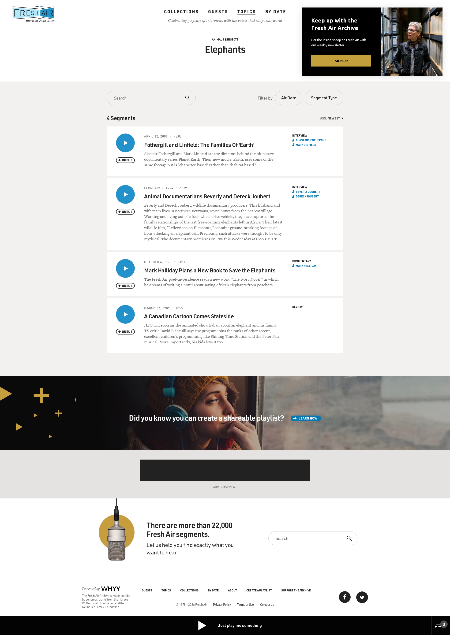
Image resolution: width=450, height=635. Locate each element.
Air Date (288, 97)
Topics (246, 11)
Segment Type (324, 97)
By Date (275, 11)
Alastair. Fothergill (311, 140)
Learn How (308, 418)
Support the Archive (296, 590)
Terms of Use (245, 604)
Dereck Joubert (307, 196)
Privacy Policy (222, 604)
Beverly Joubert (308, 191)
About (232, 590)
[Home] (33, 14)
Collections (181, 11)
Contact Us (267, 604)
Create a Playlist (259, 590)
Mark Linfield (306, 145)
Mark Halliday (306, 265)
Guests (218, 11)
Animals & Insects (225, 39)
